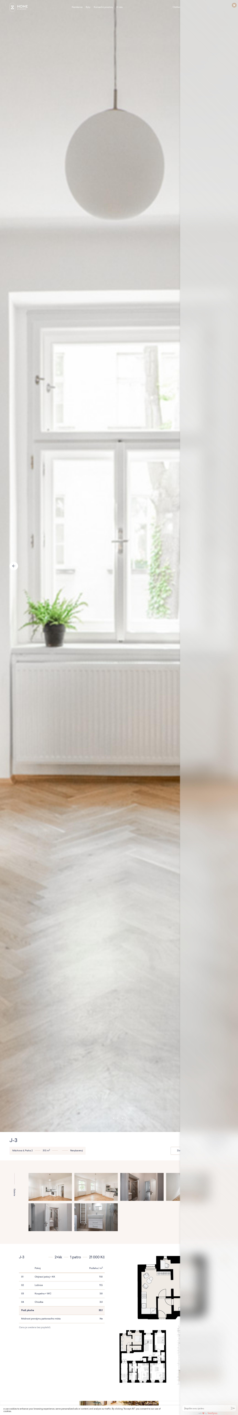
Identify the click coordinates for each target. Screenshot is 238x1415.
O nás (119, 7)
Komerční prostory (103, 7)
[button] (114, 1118)
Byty (88, 7)
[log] (209, 703)
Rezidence (77, 7)
